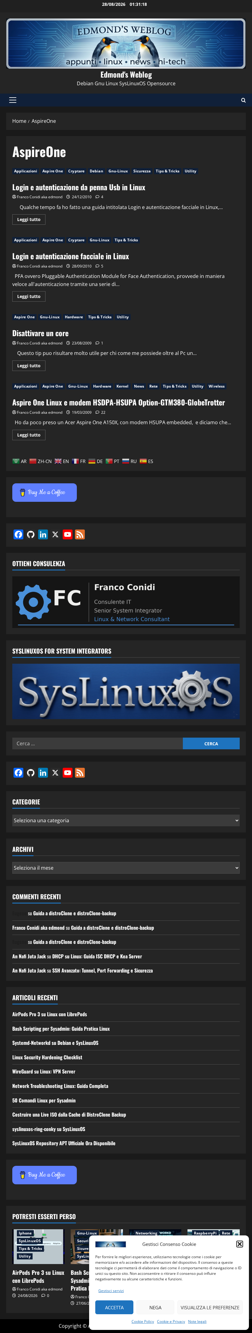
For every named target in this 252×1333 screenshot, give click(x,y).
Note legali (197, 1321)
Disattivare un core (40, 332)
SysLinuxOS (30, 1240)
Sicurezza (142, 171)
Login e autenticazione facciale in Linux (70, 255)
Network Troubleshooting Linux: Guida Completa (60, 1085)
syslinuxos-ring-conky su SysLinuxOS (48, 1129)
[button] (240, 1244)
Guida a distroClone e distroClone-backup (74, 913)
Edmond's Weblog (126, 74)
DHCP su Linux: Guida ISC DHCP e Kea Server (97, 956)
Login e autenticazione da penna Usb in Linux (78, 186)
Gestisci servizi (111, 1290)
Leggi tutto (31, 220)
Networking (146, 1233)
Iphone (25, 1233)
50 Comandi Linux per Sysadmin (44, 1100)
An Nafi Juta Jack (29, 956)
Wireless (217, 386)
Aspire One (52, 171)
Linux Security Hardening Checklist (47, 1057)
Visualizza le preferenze (210, 1307)
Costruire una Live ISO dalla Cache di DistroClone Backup (69, 1114)
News (139, 386)
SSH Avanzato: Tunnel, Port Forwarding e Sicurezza (102, 970)
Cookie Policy (143, 1321)
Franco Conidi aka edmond (39, 196)
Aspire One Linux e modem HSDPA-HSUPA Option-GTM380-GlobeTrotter (118, 402)
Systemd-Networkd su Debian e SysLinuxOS (55, 1042)
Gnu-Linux (118, 171)
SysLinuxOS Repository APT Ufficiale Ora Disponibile (64, 1143)
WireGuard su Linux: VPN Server (43, 1071)
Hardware (74, 317)
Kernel (122, 386)
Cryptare (76, 171)
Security (85, 1240)
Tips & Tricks (167, 171)
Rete (153, 386)
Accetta (114, 1307)
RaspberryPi (205, 1233)
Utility (191, 171)
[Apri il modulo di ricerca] (243, 100)
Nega (155, 1307)
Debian (96, 171)
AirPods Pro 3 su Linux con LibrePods (49, 1014)
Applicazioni (25, 171)
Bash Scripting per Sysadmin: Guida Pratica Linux (61, 1028)
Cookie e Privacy (171, 1321)
